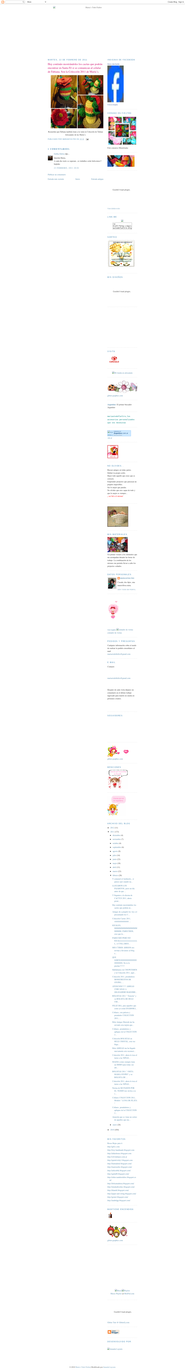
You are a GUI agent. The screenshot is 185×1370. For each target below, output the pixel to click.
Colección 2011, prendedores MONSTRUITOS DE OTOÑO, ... (123, 979)
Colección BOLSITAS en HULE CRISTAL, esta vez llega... (123, 1041)
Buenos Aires (118, 435)
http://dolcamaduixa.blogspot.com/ (120, 1183)
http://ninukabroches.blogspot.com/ (121, 1187)
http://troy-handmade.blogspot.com (120, 1150)
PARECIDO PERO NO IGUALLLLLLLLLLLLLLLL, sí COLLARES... (124, 941)
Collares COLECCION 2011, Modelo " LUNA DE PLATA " (124, 1100)
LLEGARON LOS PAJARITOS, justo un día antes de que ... (123, 888)
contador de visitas (114, 632)
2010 (112, 1129)
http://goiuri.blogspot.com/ (117, 1197)
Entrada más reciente (56, 179)
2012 (112, 827)
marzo (115, 871)
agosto (115, 851)
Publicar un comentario (57, 174)
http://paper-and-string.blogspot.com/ (121, 1193)
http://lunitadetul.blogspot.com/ (119, 1163)
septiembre (117, 847)
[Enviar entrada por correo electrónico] (87, 139)
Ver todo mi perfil (127, 589)
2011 (112, 831)
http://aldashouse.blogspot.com (119, 1153)
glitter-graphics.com (115, 395)
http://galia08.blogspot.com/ (118, 1174)
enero (115, 1124)
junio (115, 859)
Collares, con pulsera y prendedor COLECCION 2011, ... (123, 1015)
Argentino (111, 404)
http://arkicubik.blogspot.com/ (119, 1170)
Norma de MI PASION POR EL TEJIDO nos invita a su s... (124, 1091)
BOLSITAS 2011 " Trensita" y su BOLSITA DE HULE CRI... (124, 999)
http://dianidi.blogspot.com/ (118, 1190)
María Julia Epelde (113, 64)
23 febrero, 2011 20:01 (66, 168)
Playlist (119, 1293)
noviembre (117, 839)
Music (113, 1293)
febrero (116, 875)
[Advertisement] (124, 327)
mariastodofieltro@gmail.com (118, 654)
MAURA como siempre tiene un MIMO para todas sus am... (123, 1065)
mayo (115, 863)
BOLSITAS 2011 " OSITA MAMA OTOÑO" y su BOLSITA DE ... (122, 1074)
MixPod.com (129, 1293)
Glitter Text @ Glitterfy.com (118, 1322)
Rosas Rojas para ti (114, 1143)
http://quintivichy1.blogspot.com (120, 1160)
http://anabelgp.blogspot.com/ (118, 1200)
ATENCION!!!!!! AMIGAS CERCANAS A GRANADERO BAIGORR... (124, 989)
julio (115, 855)
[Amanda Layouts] (115, 1348)
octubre (116, 843)
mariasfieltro (127, 578)
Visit (113, 208)
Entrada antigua (97, 179)
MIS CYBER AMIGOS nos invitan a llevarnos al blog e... (123, 950)
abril (115, 867)
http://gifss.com (113, 1146)
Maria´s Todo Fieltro (82, 1367)
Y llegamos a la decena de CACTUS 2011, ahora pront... (122, 898)
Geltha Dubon (59, 154)
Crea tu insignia (112, 105)
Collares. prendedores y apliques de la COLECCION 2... (124, 1032)
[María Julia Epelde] (115, 101)
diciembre (117, 835)
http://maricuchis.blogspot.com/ (119, 1167)
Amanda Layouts (109, 1367)
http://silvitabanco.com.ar (117, 1156)
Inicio (77, 179)
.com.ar (121, 433)
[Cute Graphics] (113, 626)
